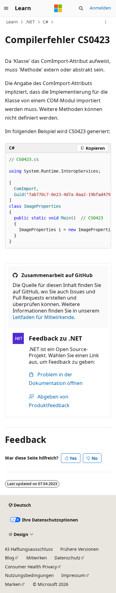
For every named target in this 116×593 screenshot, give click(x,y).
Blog (9, 558)
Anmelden (100, 8)
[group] (58, 200)
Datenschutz (67, 558)
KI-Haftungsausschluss (29, 549)
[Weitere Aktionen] (105, 22)
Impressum (73, 575)
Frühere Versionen (79, 549)
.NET (30, 22)
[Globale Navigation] (6, 8)
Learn (12, 22)
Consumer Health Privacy (31, 567)
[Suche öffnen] (81, 8)
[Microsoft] (58, 8)
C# (45, 22)
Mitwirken (36, 558)
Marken (13, 584)
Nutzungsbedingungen (29, 575)
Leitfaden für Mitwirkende (43, 317)
